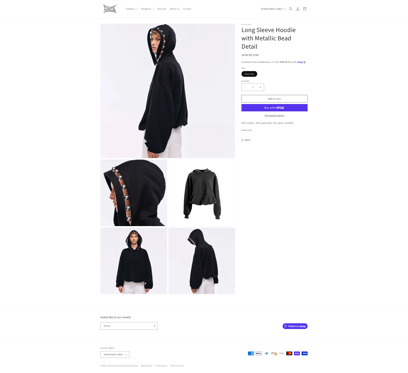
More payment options (274, 115)
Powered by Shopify (130, 366)
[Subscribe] (154, 326)
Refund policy (146, 366)
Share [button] (248, 139)
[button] (131, 8)
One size (249, 73)
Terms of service (177, 366)
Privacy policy (161, 366)
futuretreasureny (114, 366)
